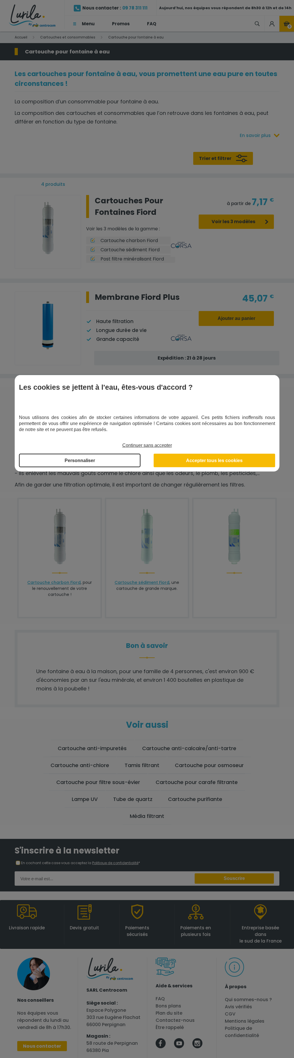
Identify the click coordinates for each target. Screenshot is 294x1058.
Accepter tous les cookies (214, 460)
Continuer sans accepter (147, 445)
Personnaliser (80, 460)
